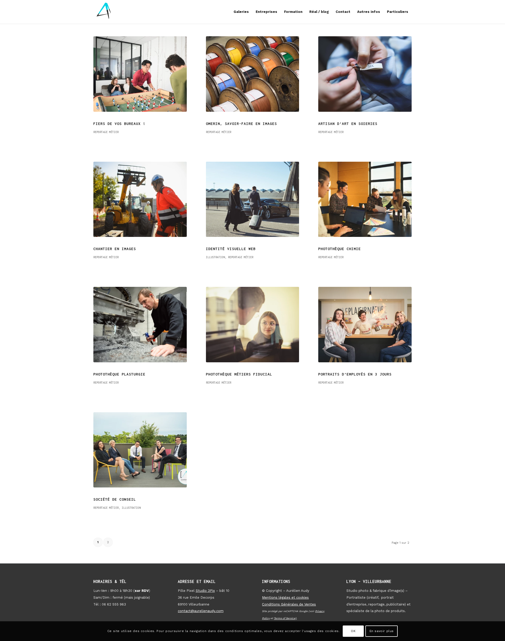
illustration (215, 257)
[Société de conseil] (140, 450)
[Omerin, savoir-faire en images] (252, 74)
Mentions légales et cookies (285, 597)
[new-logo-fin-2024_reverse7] (103, 12)
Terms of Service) (285, 618)
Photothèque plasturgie (119, 374)
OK (353, 631)
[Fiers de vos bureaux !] (140, 74)
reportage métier (106, 132)
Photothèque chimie (339, 249)
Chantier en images (114, 249)
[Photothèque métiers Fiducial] (252, 324)
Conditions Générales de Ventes (289, 604)
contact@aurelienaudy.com (201, 611)
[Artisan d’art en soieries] (365, 74)
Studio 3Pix (205, 591)
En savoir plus (382, 631)
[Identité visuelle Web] (252, 199)
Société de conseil (114, 499)
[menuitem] (241, 12)
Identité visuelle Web (231, 249)
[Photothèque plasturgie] (140, 324)
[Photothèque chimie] (365, 199)
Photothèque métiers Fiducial (239, 374)
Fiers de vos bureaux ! (119, 123)
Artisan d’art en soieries (347, 123)
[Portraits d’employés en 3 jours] (365, 324)
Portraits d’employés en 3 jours (355, 374)
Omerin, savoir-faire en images (241, 123)
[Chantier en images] (140, 199)
